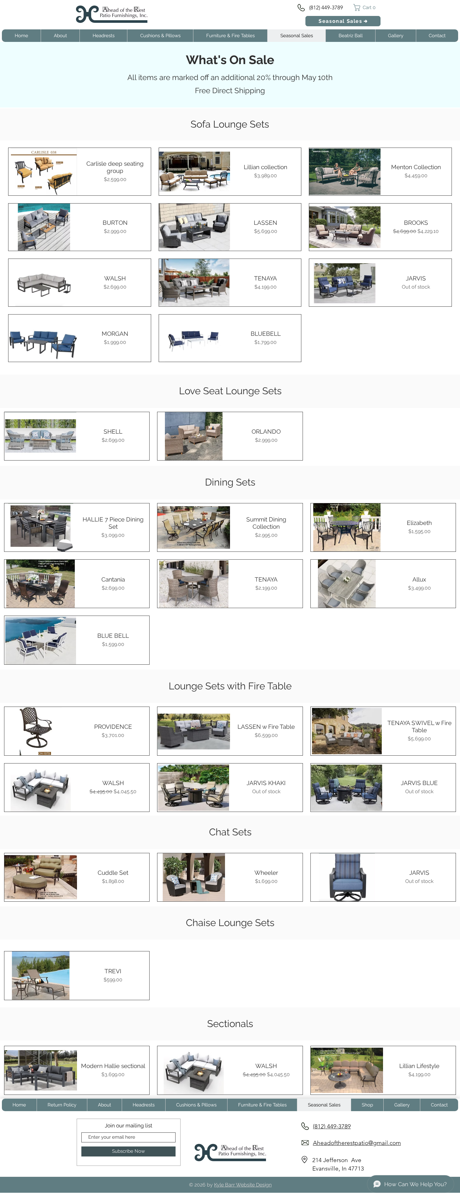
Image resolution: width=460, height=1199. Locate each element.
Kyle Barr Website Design (243, 1185)
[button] (366, 7)
